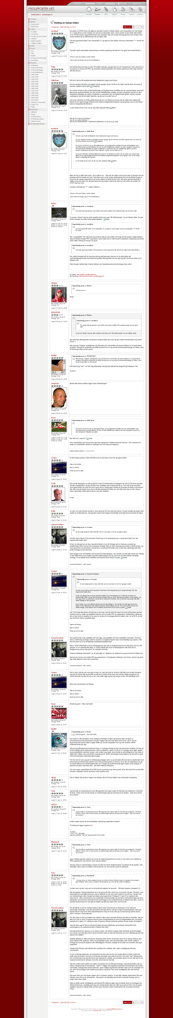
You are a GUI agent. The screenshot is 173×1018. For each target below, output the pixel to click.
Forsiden (33, 19)
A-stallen (34, 32)
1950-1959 (34, 86)
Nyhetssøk (35, 26)
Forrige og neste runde (38, 36)
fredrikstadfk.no (36, 14)
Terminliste (34, 34)
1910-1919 (34, 77)
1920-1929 (34, 79)
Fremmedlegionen (37, 72)
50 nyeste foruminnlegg (38, 58)
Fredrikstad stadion (37, 119)
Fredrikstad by (36, 116)
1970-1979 (34, 91)
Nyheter (33, 22)
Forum (32, 48)
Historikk (33, 63)
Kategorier (55, 27)
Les (32, 51)
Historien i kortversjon (38, 102)
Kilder (33, 107)
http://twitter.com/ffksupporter (86, 274)
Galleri (32, 46)
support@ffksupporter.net (115, 1009)
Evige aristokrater (37, 67)
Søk (32, 53)
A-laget (32, 29)
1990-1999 (34, 95)
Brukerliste (34, 60)
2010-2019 (34, 100)
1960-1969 (34, 88)
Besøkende (34, 109)
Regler (33, 55)
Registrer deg (137, 3)
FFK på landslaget (37, 70)
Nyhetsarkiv (35, 24)
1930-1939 (34, 81)
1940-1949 (34, 84)
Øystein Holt (97, 1010)
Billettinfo (34, 112)
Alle (142, 27)
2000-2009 (34, 97)
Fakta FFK (34, 104)
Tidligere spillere (36, 43)
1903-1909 (34, 74)
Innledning (34, 65)
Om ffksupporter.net (37, 124)
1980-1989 (34, 93)
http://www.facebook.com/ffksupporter (91, 276)
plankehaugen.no (47, 14)
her (91, 825)
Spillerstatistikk (36, 41)
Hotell (33, 114)
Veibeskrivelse (36, 121)
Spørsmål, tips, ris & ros (68, 27)
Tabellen (34, 38)
